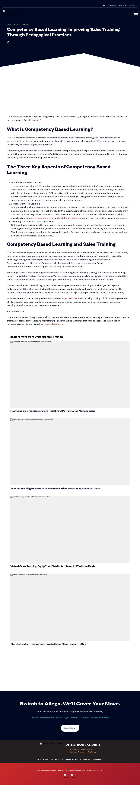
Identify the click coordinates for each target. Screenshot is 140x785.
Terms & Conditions (72, 770)
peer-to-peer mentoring (41, 217)
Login (131, 5)
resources (71, 759)
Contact (112, 5)
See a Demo (70, 728)
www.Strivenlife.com (54, 324)
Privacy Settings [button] (97, 770)
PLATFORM (42, 759)
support (98, 759)
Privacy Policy (85, 770)
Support (122, 5)
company (85, 759)
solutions (57, 759)
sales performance (71, 298)
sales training (33, 119)
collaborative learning (70, 217)
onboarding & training (18, 24)
